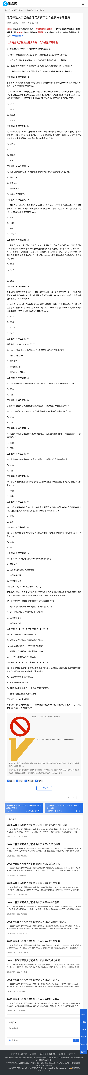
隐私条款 (62, 1054)
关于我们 (72, 1054)
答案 (39, 781)
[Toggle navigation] (83, 4)
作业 (20, 781)
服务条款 (52, 1054)
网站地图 (43, 1054)
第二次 (30, 781)
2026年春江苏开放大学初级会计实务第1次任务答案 (33, 902)
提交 (76, 1040)
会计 (11, 781)
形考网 (16, 1068)
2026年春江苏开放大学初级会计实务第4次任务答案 (33, 844)
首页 (6, 10)
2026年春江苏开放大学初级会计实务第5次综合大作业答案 (37, 825)
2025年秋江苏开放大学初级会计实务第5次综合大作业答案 (37, 921)
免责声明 (14, 1054)
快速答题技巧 (17, 35)
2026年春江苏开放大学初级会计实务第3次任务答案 (33, 863)
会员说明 (33, 1054)
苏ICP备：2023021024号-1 (61, 1068)
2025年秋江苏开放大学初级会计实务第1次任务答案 (33, 999)
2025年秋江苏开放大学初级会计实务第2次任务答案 (33, 980)
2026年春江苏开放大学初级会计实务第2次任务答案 (33, 883)
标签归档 (23, 1054)
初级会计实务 (33, 23)
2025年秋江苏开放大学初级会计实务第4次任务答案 (33, 941)
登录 (10, 1040)
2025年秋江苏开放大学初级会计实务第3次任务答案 (33, 960)
